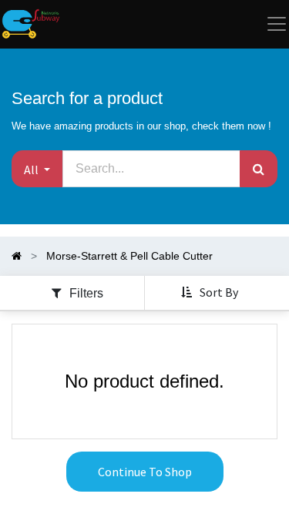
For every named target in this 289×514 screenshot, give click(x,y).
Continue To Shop (145, 471)
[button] (37, 168)
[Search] (258, 168)
